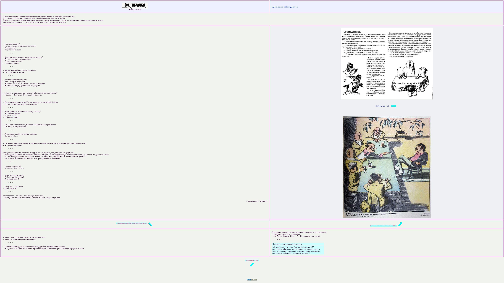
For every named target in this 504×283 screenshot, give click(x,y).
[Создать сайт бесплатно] (252, 280)
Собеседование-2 (383, 106)
